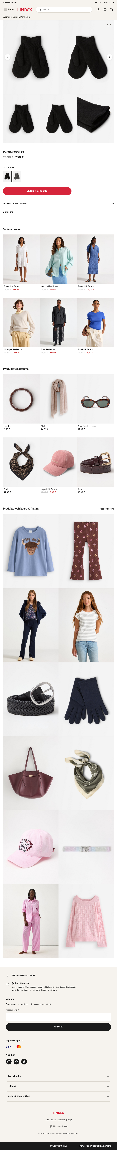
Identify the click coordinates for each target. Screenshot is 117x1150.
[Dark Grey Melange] (17, 176)
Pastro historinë (107, 509)
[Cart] (111, 10)
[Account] (99, 10)
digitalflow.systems (95, 1146)
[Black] (7, 176)
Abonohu (58, 1027)
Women (7, 17)
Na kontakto (51, 1120)
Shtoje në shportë (37, 191)
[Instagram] (9, 1061)
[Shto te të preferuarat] (109, 25)
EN (100, 2)
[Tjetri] (109, 57)
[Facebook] (16, 1061)
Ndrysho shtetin (60, 1126)
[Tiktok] (24, 1061)
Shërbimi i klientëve (10, 2)
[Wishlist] (105, 10)
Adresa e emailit (13, 1010)
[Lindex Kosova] (24, 9)
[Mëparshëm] (7, 57)
